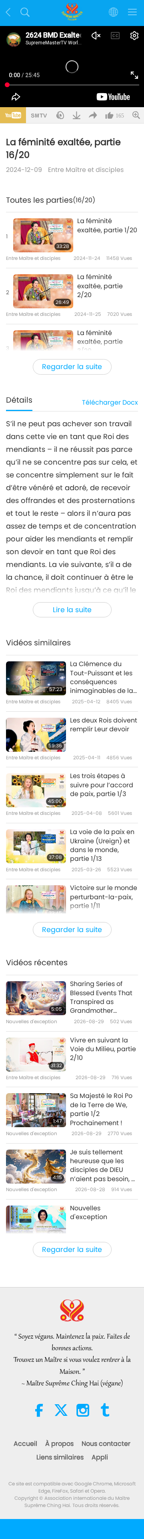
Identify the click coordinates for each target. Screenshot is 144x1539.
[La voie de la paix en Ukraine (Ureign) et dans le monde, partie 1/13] (36, 846)
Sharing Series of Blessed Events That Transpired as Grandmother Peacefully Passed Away (101, 998)
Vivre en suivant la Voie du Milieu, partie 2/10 (103, 1049)
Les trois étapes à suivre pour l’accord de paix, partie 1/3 (101, 785)
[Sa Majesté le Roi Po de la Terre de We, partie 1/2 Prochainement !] (36, 1110)
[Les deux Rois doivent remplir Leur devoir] (36, 735)
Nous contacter (106, 1443)
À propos (59, 1443)
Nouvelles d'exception (88, 1213)
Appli (100, 1457)
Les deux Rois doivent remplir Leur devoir (103, 725)
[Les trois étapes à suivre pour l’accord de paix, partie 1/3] (36, 790)
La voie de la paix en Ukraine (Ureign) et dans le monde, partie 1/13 (102, 845)
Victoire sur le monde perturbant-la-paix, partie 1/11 (103, 897)
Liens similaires (60, 1457)
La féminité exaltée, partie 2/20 (100, 286)
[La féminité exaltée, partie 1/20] (43, 235)
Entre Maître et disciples (86, 169)
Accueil (25, 1443)
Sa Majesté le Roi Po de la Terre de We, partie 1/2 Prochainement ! (101, 1109)
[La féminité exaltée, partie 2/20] (43, 291)
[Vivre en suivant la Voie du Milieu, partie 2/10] (36, 1055)
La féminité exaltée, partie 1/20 (107, 225)
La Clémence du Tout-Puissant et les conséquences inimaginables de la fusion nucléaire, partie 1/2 (101, 678)
